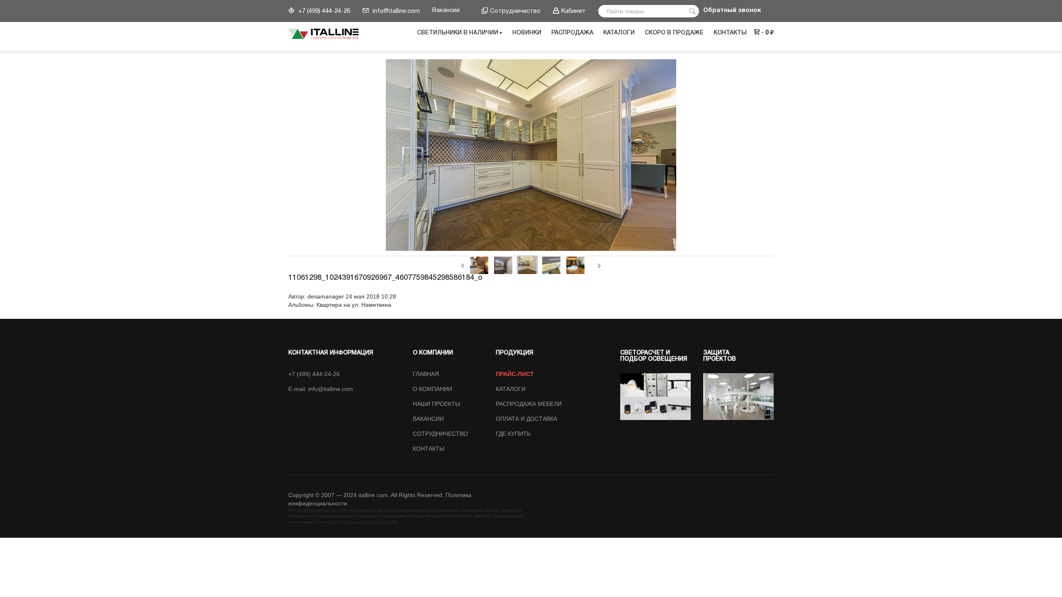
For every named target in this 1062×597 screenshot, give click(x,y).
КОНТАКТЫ (428, 448)
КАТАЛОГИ (511, 389)
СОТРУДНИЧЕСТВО (440, 433)
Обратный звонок (732, 10)
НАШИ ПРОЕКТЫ (436, 403)
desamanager (325, 296)
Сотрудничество (515, 11)
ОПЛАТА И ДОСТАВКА (526, 418)
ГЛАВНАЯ (426, 374)
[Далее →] (531, 155)
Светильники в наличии (457, 33)
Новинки (526, 33)
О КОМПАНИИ (432, 389)
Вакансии (446, 10)
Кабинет (573, 11)
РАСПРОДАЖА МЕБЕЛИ (529, 403)
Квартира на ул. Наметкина (354, 304)
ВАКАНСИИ (428, 418)
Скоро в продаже (674, 33)
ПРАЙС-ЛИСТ (515, 374)
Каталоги (619, 33)
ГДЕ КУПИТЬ (513, 433)
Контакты (730, 33)
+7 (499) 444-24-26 (323, 11)
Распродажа (572, 33)
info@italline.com (395, 11)
